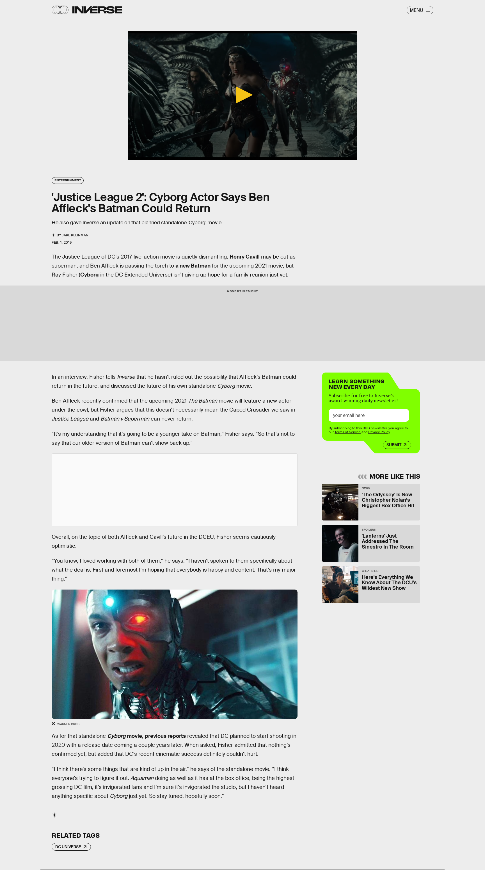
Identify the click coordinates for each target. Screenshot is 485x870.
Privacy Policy (379, 432)
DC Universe (68, 846)
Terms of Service (348, 432)
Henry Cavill (245, 256)
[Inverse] (97, 9)
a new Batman (193, 265)
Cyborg (89, 274)
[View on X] (174, 490)
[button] (242, 95)
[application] (242, 95)
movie (124, 735)
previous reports (165, 735)
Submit (393, 444)
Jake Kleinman (75, 235)
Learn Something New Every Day (357, 383)
